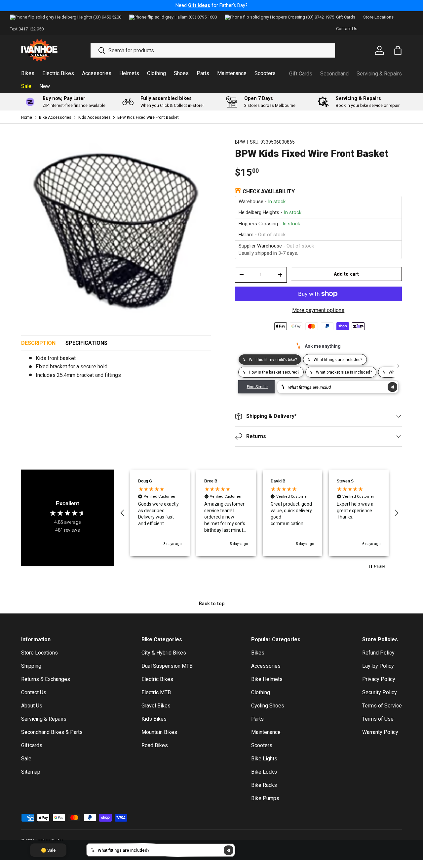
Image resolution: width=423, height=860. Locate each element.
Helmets (129, 73)
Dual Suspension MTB (167, 666)
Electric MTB (156, 692)
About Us (31, 705)
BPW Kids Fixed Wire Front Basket (148, 117)
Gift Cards (345, 17)
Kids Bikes (154, 719)
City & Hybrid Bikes (163, 653)
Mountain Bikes (159, 732)
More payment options (318, 310)
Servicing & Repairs (379, 73)
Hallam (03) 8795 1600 (195, 17)
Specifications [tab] (86, 343)
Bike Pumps (265, 798)
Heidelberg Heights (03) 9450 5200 (88, 17)
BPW (240, 142)
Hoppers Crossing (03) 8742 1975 (302, 17)
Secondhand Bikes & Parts (52, 732)
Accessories (96, 73)
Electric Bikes (58, 73)
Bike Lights (264, 758)
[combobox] (213, 50)
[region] (259, 513)
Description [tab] (38, 343)
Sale (26, 86)
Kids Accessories (94, 117)
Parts (203, 73)
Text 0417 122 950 (27, 28)
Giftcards (31, 745)
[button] (123, 513)
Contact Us (346, 28)
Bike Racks (264, 785)
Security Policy (379, 692)
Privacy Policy (378, 679)
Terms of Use (378, 719)
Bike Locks (264, 772)
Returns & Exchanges (45, 679)
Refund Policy (378, 653)
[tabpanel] (116, 369)
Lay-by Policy (378, 666)
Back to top (211, 603)
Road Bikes (154, 745)
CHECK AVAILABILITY (269, 191)
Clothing (156, 73)
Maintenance (232, 73)
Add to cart (346, 274)
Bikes (27, 73)
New (44, 86)
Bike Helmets (267, 679)
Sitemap (30, 772)
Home (26, 117)
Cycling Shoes (267, 705)
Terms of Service (382, 705)
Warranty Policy (380, 732)
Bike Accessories (55, 117)
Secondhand (334, 73)
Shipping (31, 666)
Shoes (181, 73)
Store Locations (378, 17)
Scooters (265, 73)
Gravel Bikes (156, 705)
